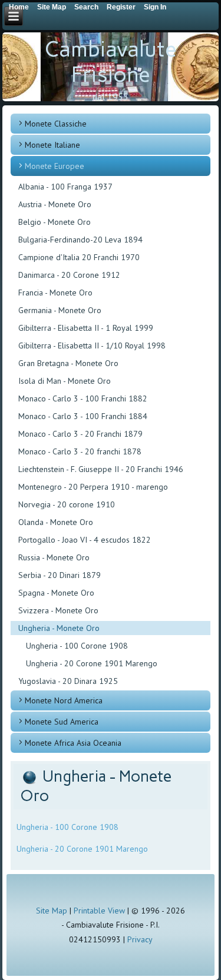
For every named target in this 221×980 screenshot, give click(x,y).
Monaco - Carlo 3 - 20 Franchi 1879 (80, 433)
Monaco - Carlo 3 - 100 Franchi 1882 (82, 398)
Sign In (155, 7)
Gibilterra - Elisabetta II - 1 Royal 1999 (85, 328)
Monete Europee (54, 166)
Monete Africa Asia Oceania (73, 743)
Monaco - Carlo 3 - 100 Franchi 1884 (82, 416)
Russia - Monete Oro (54, 557)
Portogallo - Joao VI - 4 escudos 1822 (84, 539)
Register (121, 7)
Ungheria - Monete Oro (59, 628)
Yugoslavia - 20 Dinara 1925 (68, 681)
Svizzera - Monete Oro (58, 610)
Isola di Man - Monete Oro (64, 381)
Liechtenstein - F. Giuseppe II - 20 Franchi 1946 (100, 469)
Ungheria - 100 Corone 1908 (77, 645)
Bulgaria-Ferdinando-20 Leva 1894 (80, 239)
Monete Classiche (56, 123)
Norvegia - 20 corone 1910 (66, 504)
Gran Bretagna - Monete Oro (68, 363)
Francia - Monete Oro (55, 292)
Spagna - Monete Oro (56, 592)
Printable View (99, 910)
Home (19, 7)
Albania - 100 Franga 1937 (65, 186)
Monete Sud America (61, 721)
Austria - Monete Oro (54, 204)
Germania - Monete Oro (59, 310)
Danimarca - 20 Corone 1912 (69, 275)
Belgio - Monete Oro (54, 222)
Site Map (51, 910)
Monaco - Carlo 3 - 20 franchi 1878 (79, 451)
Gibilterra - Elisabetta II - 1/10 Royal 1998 (92, 345)
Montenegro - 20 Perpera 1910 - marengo (93, 486)
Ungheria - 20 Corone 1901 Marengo (91, 663)
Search (86, 7)
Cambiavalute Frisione (111, 61)
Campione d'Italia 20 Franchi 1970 (79, 257)
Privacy (140, 939)
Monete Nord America (64, 700)
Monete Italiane (52, 144)
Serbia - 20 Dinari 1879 (59, 575)
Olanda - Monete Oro (55, 522)
